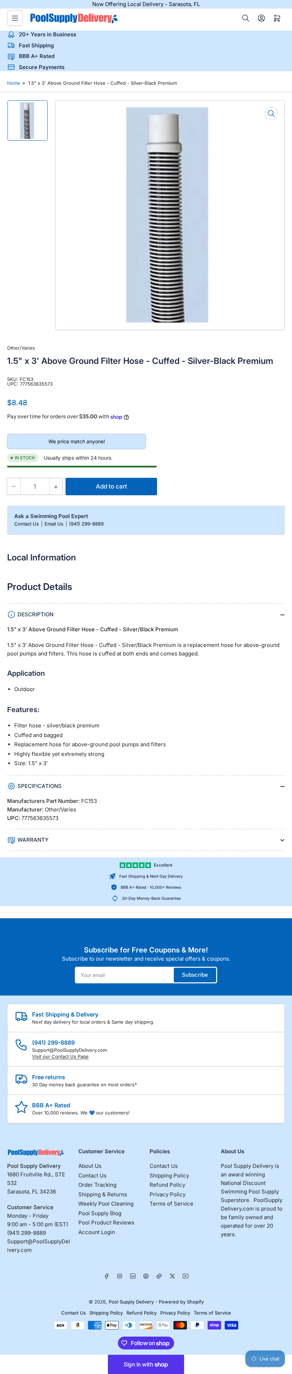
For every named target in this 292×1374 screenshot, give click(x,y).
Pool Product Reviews (106, 1222)
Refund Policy (167, 1184)
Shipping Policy (169, 1175)
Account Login (96, 1232)
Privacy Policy (168, 1194)
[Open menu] (15, 18)
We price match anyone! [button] (76, 441)
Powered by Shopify (181, 1302)
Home (13, 83)
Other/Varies (21, 348)
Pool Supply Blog (99, 1213)
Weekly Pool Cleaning (106, 1203)
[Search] (246, 18)
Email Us (55, 524)
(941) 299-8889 (86, 524)
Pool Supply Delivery (131, 1302)
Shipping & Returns (102, 1194)
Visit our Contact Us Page (60, 1056)
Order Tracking (97, 1184)
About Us (89, 1166)
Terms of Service (171, 1203)
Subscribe (195, 974)
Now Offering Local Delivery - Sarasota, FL (146, 4)
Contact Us (27, 524)
